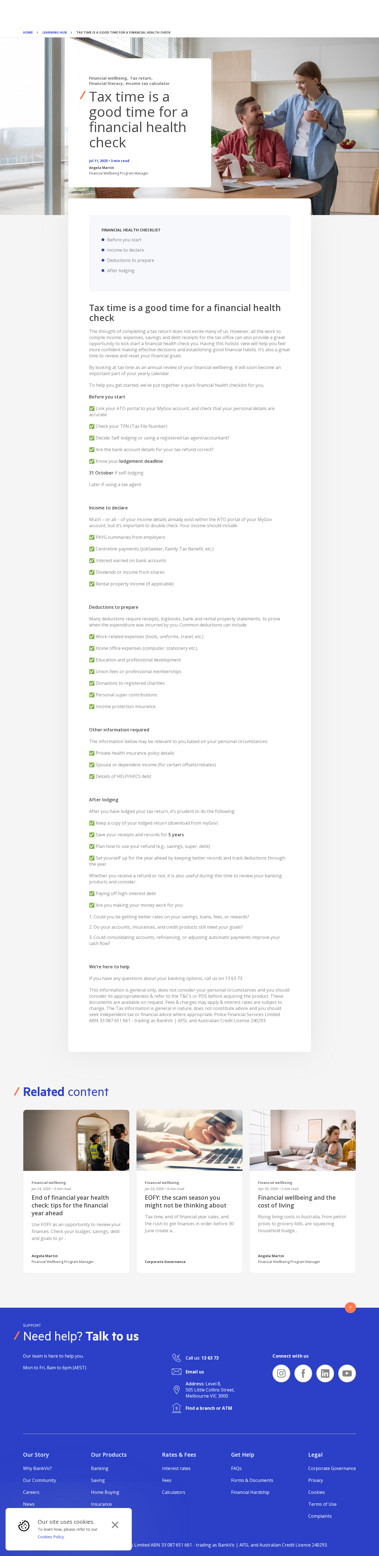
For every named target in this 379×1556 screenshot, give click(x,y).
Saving (98, 1480)
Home (28, 32)
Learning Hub (54, 32)
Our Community (39, 1480)
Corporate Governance (332, 1468)
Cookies (316, 1492)
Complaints (320, 1516)
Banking (99, 1468)
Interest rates (176, 1468)
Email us (195, 1372)
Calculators (173, 1492)
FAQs (236, 1468)
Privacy (315, 1480)
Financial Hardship (250, 1492)
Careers (31, 1492)
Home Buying (105, 1492)
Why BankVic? (37, 1468)
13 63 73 (210, 1358)
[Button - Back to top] (350, 1307)
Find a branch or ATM (209, 1408)
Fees (166, 1480)
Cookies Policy (51, 1536)
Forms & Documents (252, 1480)
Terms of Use (322, 1504)
